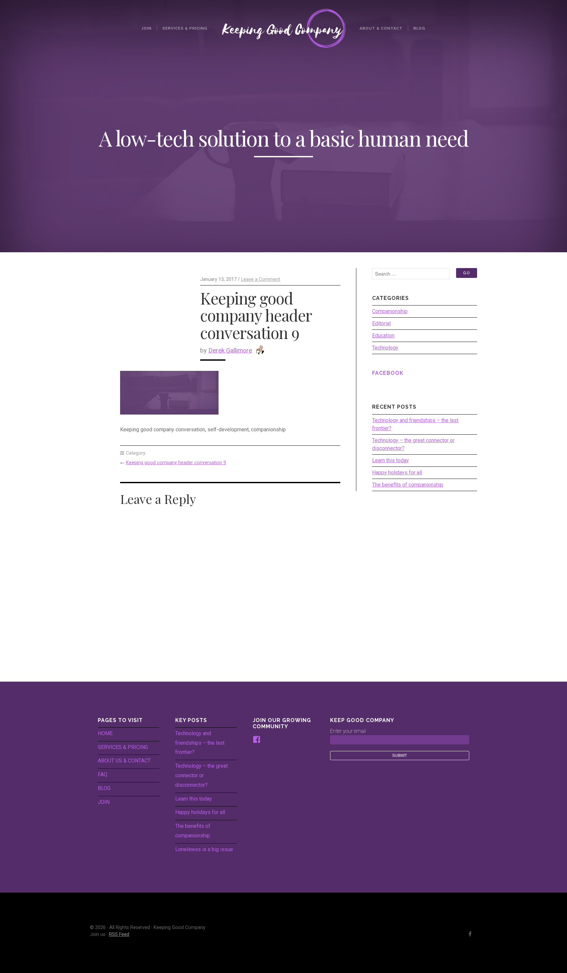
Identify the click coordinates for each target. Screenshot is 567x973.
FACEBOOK (388, 373)
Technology (385, 348)
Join (146, 28)
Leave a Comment (260, 279)
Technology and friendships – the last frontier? (415, 424)
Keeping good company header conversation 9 (176, 462)
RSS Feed (119, 934)
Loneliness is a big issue (204, 849)
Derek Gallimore (230, 350)
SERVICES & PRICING (123, 747)
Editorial (381, 323)
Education (383, 335)
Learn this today (390, 460)
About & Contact (381, 28)
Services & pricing (184, 28)
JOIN (104, 802)
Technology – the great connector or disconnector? (413, 444)
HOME (105, 733)
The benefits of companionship (407, 485)
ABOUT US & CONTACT (124, 761)
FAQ (102, 774)
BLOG (104, 788)
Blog (419, 28)
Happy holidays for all (397, 472)
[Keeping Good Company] (283, 28)
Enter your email (348, 731)
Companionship (390, 311)
